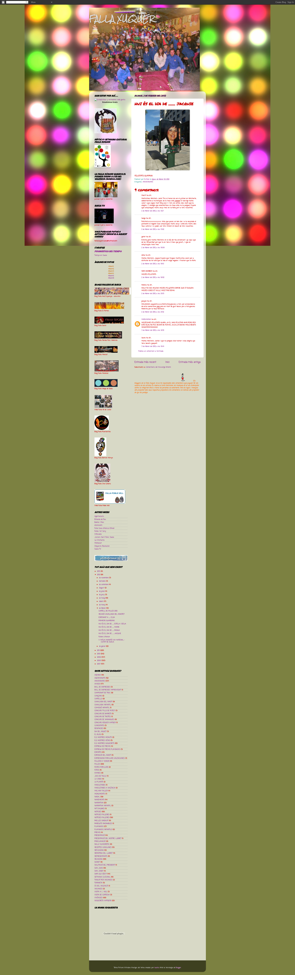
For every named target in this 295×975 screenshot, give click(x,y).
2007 (99, 664)
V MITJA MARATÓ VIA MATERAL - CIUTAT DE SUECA (112, 641)
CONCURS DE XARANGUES (104, 719)
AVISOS (97, 684)
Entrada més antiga (190, 362)
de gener (102, 646)
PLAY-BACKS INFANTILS (103, 829)
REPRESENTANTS (100, 856)
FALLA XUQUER (122, 18)
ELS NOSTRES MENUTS (103, 737)
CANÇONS (98, 696)
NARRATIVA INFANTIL (102, 805)
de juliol (102, 591)
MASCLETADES (99, 785)
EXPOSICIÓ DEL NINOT (102, 755)
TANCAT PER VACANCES (103, 880)
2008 (99, 660)
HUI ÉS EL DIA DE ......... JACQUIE (110, 633)
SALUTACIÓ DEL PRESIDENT (104, 865)
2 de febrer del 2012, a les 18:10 (153, 264)
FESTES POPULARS (101, 767)
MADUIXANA (146, 319)
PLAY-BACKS (99, 826)
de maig (102, 598)
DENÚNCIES (98, 728)
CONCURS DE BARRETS (103, 713)
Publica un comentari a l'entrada (150, 351)
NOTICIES (97, 811)
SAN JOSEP (98, 871)
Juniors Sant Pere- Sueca (104, 537)
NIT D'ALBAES (99, 808)
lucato (156, 967)
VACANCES (98, 889)
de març (102, 605)
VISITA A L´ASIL (100, 892)
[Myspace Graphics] (163, 381)
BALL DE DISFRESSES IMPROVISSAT (107, 690)
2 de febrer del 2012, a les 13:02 (153, 229)
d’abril (101, 601)
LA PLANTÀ (98, 782)
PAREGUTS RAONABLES (103, 823)
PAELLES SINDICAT (101, 820)
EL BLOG (97, 734)
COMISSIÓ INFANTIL (101, 707)
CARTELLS (98, 699)
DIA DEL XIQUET (100, 731)
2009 (99, 657)
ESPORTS (97, 752)
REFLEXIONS (99, 850)
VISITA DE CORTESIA (102, 895)
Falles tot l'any (100, 531)
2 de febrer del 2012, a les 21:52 (153, 312)
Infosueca (98, 534)
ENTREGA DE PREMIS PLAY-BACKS (107, 749)
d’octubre (102, 581)
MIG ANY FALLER (101, 791)
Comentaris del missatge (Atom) (158, 367)
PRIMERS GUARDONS (107, 620)
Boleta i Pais (99, 522)
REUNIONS (98, 859)
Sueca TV (97, 549)
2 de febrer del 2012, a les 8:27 (153, 211)
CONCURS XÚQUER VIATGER (105, 722)
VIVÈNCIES (98, 898)
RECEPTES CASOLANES (103, 847)
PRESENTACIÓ (99, 835)
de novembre (104, 578)
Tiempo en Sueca (100, 255)
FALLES (97, 764)
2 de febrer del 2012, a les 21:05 (153, 293)
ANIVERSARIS (148, 182)
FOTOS (96, 770)
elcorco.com (98, 525)
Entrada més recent (145, 362)
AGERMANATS (99, 678)
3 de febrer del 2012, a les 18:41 (153, 346)
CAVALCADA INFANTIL (102, 705)
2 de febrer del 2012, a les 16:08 (153, 247)
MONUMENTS (99, 794)
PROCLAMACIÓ (100, 841)
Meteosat (98, 543)
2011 (98, 650)
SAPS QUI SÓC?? (100, 874)
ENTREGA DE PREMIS (102, 746)
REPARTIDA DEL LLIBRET (103, 853)
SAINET (97, 862)
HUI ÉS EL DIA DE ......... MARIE (109, 627)
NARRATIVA (98, 803)
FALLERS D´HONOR (101, 761)
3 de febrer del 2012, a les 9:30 (153, 330)
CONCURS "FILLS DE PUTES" (104, 710)
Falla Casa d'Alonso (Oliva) (104, 528)
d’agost (102, 588)
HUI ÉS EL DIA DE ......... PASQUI (109, 630)
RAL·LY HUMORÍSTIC (101, 844)
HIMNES (97, 773)
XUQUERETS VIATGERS (102, 900)
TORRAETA (98, 883)
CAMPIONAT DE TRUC (102, 693)
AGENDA (97, 675)
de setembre (104, 584)
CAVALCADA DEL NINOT (103, 701)
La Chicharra (99, 540)
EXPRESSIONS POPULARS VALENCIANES (109, 758)
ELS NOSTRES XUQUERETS (104, 743)
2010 (99, 654)
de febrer (102, 608)
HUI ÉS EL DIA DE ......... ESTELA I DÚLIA (112, 624)
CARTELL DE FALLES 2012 (108, 611)
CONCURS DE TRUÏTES (102, 716)
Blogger (178, 967)
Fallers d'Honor (104, 637)
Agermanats (99, 516)
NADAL (97, 797)
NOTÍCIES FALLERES (101, 817)
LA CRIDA (98, 779)
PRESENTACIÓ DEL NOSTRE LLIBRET (107, 838)
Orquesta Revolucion (102, 546)
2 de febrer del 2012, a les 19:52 (153, 277)
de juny (102, 594)
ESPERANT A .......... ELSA (107, 617)
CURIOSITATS (99, 725)
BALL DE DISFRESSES (102, 687)
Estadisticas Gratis (110, 102)
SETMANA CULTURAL (102, 877)
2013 (99, 571)
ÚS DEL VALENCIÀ (101, 886)
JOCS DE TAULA (100, 776)
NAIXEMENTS (99, 799)
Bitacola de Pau (100, 519)
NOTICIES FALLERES (101, 814)
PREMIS (97, 832)
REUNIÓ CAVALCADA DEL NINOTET (111, 614)
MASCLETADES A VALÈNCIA (104, 788)
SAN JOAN (98, 868)
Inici (167, 362)
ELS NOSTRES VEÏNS (102, 740)
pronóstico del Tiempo (108, 252)
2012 (99, 574)
